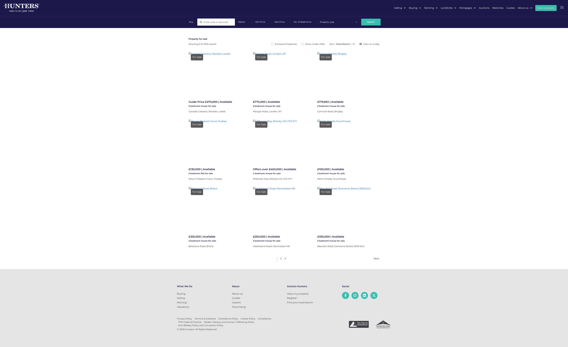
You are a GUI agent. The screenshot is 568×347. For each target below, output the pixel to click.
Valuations (183, 307)
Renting (429, 8)
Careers (236, 302)
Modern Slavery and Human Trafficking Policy (229, 322)
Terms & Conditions (205, 318)
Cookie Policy (248, 318)
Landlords (446, 8)
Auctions (484, 8)
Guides (510, 8)
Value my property (298, 293)
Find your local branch (300, 302)
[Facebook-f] (345, 295)
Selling (398, 8)
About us (523, 8)
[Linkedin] (364, 295)
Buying (413, 8)
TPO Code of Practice (189, 322)
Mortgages (465, 8)
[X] (373, 295)
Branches (498, 8)
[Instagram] (355, 295)
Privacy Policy (184, 318)
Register (292, 298)
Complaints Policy (228, 318)
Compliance (264, 318)
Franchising (239, 307)
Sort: (331, 44)
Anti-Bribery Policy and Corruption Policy (200, 325)
